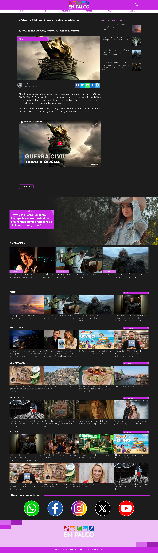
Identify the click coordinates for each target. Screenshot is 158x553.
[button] (26, 186)
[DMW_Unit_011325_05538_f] (79, 272)
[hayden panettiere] (96, 482)
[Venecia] (131, 384)
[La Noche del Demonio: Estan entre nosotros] (27, 453)
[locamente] (61, 453)
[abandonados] (131, 482)
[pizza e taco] (96, 384)
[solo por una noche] (96, 453)
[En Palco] (136, 7)
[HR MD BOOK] (27, 482)
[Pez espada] (27, 384)
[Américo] (33, 272)
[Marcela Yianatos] (19, 87)
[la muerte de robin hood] (136, 58)
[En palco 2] (79, 9)
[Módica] (61, 384)
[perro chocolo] (131, 453)
